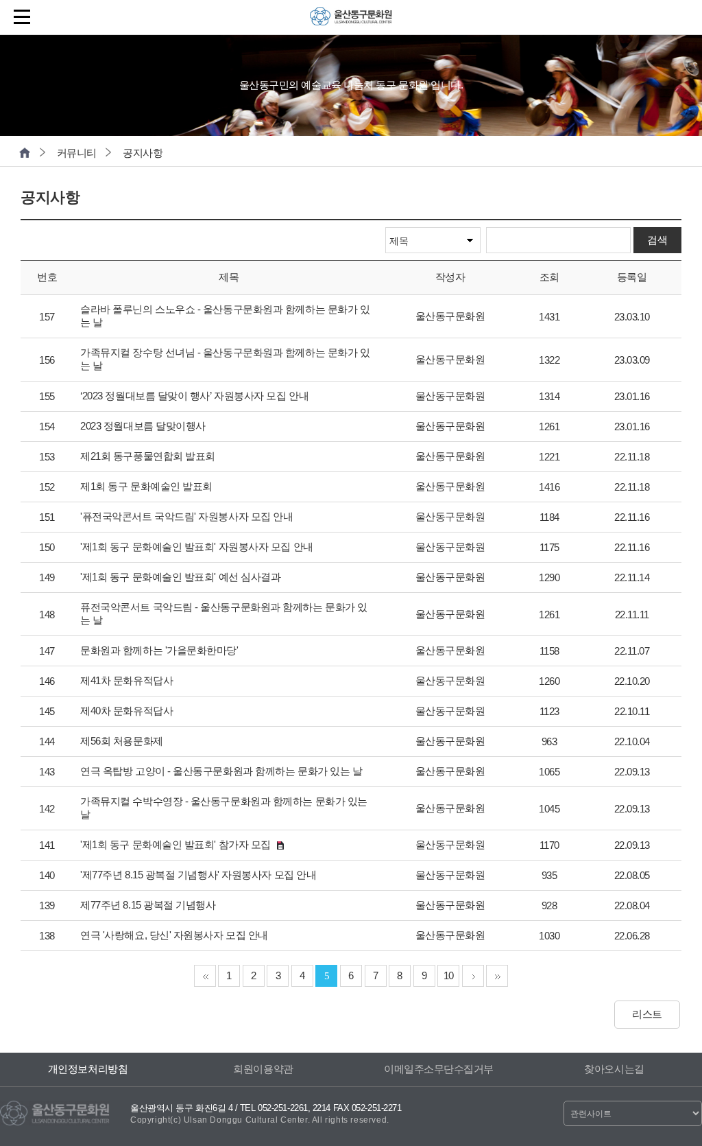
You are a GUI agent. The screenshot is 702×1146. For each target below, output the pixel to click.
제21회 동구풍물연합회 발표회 (147, 456)
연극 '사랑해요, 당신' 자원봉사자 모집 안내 (174, 935)
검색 (657, 240)
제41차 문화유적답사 (126, 680)
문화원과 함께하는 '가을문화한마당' (159, 650)
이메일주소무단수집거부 (439, 1069)
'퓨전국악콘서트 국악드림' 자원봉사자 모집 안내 (186, 516)
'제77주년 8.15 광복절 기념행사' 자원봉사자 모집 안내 (198, 874)
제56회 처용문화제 (121, 741)
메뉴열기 (24, 17)
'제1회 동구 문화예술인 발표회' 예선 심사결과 (180, 577)
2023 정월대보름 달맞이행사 (143, 426)
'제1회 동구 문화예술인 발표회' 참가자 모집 (175, 844)
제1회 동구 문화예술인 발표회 (146, 486)
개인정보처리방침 (88, 1069)
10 (449, 975)
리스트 (647, 1014)
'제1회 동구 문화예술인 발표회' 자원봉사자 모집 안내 (196, 546)
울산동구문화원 (351, 21)
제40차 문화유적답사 (126, 710)
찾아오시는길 (614, 1069)
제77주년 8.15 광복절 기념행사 (147, 905)
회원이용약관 (263, 1069)
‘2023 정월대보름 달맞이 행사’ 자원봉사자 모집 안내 (194, 395)
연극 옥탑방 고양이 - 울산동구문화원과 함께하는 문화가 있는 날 (221, 771)
